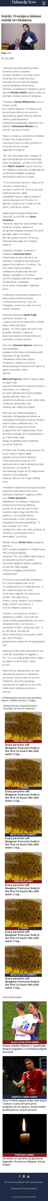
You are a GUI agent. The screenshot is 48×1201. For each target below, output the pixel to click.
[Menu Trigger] (44, 3)
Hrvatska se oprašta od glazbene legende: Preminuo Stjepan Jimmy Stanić (24, 1161)
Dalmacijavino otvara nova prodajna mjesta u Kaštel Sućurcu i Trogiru (21, 699)
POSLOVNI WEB (30, 1197)
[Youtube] (28, 1176)
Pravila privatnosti (29, 1188)
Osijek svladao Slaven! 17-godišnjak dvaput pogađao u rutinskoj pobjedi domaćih (25, 1049)
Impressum (16, 1188)
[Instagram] (24, 1176)
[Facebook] (20, 1176)
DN (9, 53)
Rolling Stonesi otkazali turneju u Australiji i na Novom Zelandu (20, 707)
